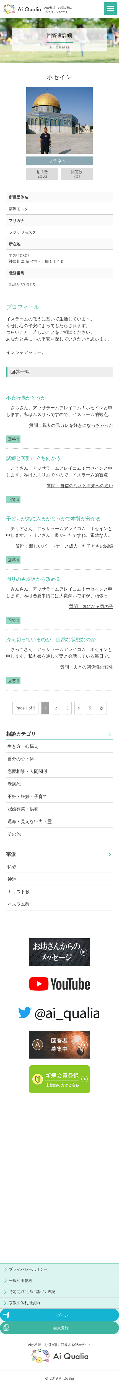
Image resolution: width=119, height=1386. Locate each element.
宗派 (11, 854)
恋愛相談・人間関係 (27, 771)
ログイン (61, 1314)
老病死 (14, 784)
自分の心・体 (20, 758)
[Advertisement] (59, 1160)
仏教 (11, 866)
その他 (14, 834)
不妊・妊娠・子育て (27, 796)
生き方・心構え (22, 746)
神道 (11, 879)
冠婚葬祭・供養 (22, 809)
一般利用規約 (20, 1280)
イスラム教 (18, 904)
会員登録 (61, 1327)
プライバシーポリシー (28, 1269)
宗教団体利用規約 (24, 1302)
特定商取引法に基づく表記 (32, 1291)
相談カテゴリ (21, 734)
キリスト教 (18, 891)
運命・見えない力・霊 (29, 821)
